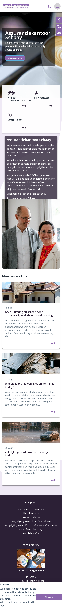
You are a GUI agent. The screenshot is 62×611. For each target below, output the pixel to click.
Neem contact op (15, 58)
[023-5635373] (49, 6)
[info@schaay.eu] (59, 33)
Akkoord (49, 597)
